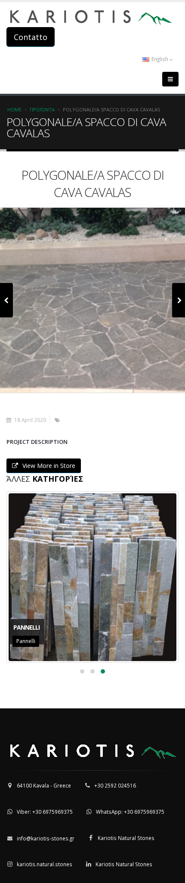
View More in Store (48, 465)
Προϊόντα (42, 109)
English (160, 58)
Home (14, 109)
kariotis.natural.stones (44, 864)
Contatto (30, 37)
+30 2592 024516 (115, 785)
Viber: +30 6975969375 (45, 811)
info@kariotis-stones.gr (45, 838)
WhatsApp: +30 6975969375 (130, 811)
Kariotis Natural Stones (126, 837)
